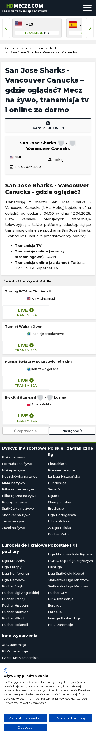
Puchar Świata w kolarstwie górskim (38, 361)
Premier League (61, 470)
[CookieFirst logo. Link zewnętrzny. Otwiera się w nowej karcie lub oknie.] (5, 670)
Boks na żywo (13, 457)
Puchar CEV (57, 593)
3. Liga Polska (41, 404)
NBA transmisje (61, 599)
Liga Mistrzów (13, 561)
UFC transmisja (14, 645)
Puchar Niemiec (15, 612)
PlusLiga (55, 567)
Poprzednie (26, 431)
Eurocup (55, 612)
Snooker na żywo (16, 515)
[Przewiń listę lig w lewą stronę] (6, 28)
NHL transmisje (60, 625)
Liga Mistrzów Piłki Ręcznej (70, 554)
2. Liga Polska (59, 528)
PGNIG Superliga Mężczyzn (70, 561)
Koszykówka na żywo (20, 476)
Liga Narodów (13, 580)
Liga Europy (11, 567)
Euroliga (54, 605)
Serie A (54, 489)
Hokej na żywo (14, 470)
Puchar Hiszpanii (15, 605)
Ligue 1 (53, 496)
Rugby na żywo (14, 502)
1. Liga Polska (59, 521)
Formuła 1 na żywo (17, 464)
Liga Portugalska (62, 515)
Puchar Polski (59, 534)
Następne (71, 431)
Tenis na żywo (13, 521)
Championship (59, 502)
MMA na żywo (13, 483)
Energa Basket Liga (64, 618)
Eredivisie (56, 508)
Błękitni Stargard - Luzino (35, 397)
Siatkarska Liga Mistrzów (68, 580)
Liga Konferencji (15, 573)
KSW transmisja (15, 651)
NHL (18, 157)
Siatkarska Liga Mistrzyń (68, 586)
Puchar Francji (13, 599)
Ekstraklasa (57, 464)
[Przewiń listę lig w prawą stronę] (90, 28)
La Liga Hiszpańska (64, 476)
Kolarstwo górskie (44, 369)
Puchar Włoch (13, 618)
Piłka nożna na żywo (18, 489)
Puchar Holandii (15, 625)
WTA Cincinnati (43, 298)
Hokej (55, 159)
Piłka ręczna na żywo (19, 496)
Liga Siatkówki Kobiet (66, 573)
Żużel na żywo (13, 528)
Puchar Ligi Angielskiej (20, 593)
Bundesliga (57, 483)
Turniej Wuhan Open (23, 326)
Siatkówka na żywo (18, 508)
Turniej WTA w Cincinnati (28, 291)
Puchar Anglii (12, 586)
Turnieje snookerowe (47, 334)
